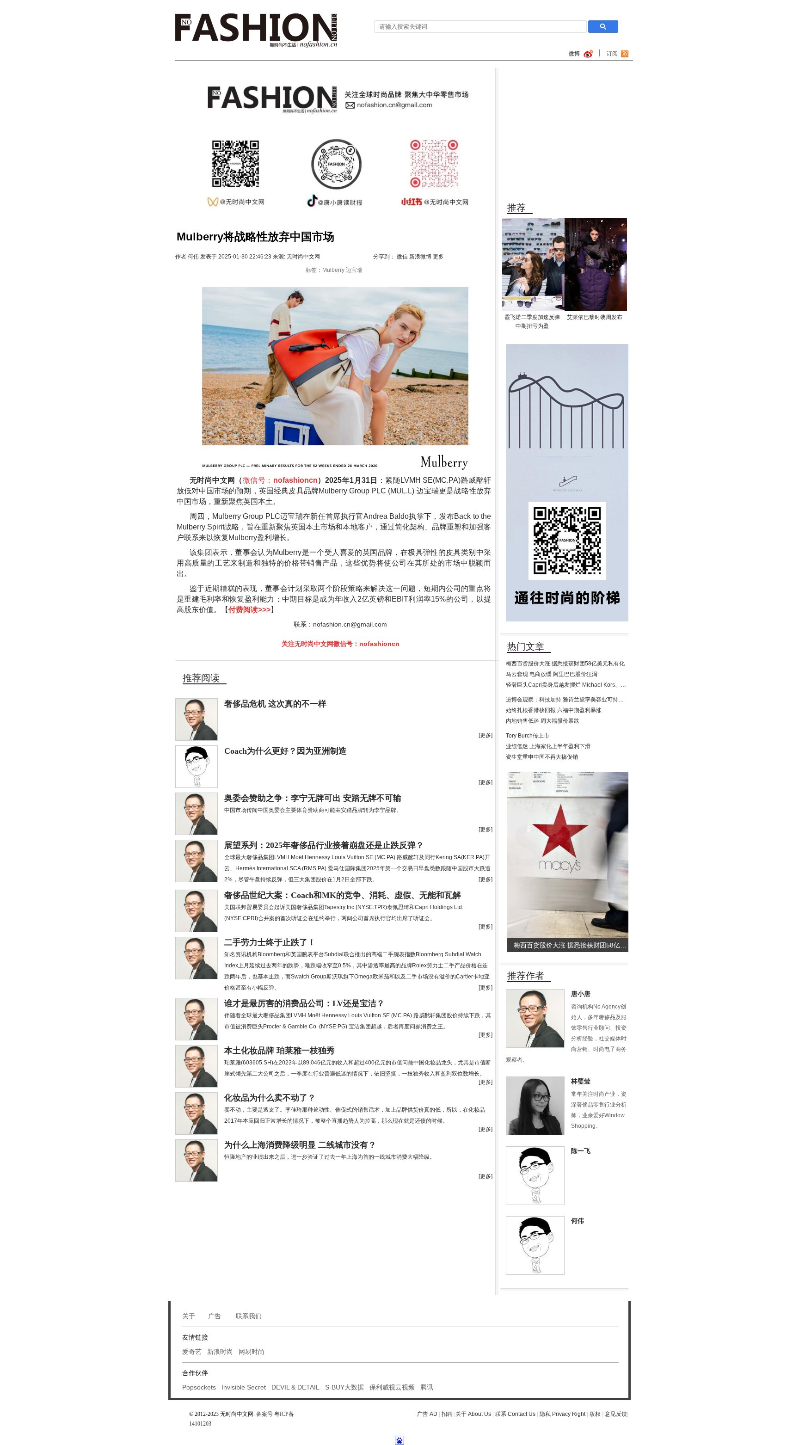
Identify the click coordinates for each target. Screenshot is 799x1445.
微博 (574, 53)
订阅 (612, 53)
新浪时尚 (220, 1351)
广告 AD (427, 1414)
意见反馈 (616, 1414)
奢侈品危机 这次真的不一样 (275, 703)
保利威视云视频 (392, 1387)
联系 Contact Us (515, 1414)
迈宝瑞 (354, 270)
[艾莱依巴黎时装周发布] (596, 221)
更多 (438, 256)
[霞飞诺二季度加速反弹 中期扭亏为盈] (533, 221)
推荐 (516, 208)
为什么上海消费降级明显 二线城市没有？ (300, 1145)
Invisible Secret (243, 1387)
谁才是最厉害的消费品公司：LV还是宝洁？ (304, 1003)
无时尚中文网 (303, 256)
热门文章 (525, 646)
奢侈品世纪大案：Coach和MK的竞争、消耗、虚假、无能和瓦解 (342, 895)
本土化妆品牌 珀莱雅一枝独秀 (279, 1050)
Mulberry (333, 270)
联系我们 (249, 1316)
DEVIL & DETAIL (295, 1387)
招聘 (448, 1414)
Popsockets (199, 1387)
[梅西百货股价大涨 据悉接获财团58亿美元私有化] (569, 775)
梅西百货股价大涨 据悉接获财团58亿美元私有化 (565, 663)
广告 (215, 1316)
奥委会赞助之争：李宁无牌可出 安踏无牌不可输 (312, 798)
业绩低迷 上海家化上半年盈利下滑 (548, 746)
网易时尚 (251, 1351)
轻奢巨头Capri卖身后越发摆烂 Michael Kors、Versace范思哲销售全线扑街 (598, 685)
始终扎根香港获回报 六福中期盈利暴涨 (554, 710)
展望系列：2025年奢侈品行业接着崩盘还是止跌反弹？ (324, 845)
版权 (596, 1414)
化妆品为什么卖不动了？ (270, 1097)
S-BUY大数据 (344, 1387)
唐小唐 (580, 993)
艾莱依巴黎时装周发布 (594, 317)
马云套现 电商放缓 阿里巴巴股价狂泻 (551, 674)
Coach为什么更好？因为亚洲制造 (285, 751)
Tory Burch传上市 (527, 735)
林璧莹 (580, 1081)
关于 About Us (473, 1414)
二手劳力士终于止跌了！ (270, 942)
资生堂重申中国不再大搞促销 (542, 757)
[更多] (485, 735)
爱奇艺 (192, 1351)
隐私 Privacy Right (562, 1414)
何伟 (193, 256)
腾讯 (426, 1387)
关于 (188, 1316)
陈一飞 (580, 1151)
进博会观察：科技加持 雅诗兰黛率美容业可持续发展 (570, 699)
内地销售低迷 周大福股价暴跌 (542, 721)
